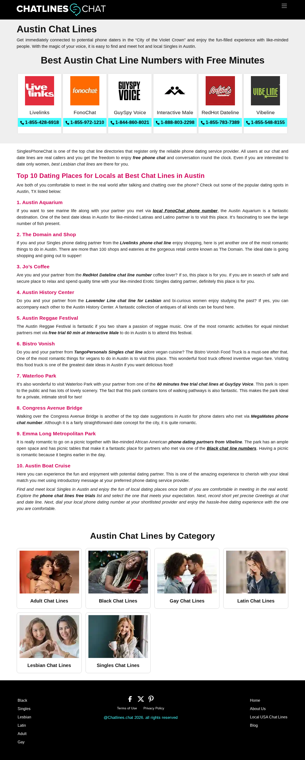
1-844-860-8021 (132, 122)
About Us (258, 709)
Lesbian (24, 717)
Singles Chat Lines (118, 665)
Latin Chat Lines (255, 600)
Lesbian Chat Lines (49, 665)
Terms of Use (127, 708)
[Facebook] (130, 698)
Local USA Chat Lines (268, 717)
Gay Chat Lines (187, 600)
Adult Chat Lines (49, 600)
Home (255, 700)
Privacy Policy (153, 708)
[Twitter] (140, 698)
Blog (254, 725)
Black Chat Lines (118, 600)
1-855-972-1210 (87, 122)
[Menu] (284, 6)
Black (22, 700)
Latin (22, 725)
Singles (24, 709)
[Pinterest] (151, 698)
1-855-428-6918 (42, 122)
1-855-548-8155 (268, 122)
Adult (22, 734)
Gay (21, 742)
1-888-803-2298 (177, 122)
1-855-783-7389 (222, 122)
